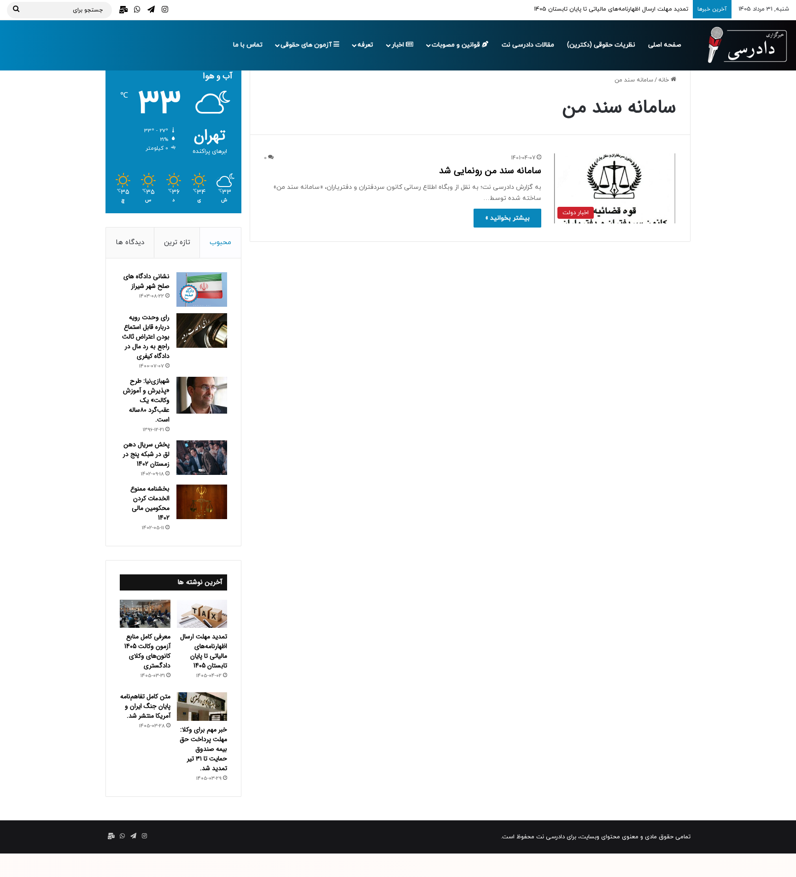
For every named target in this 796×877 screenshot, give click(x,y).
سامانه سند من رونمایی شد (490, 171)
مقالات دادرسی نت (528, 45)
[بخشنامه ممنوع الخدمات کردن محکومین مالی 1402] (201, 502)
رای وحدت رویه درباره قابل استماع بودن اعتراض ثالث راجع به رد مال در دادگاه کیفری (146, 336)
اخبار (399, 45)
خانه (664, 80)
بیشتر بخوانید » (507, 218)
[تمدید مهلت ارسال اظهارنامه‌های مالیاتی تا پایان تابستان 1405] (202, 614)
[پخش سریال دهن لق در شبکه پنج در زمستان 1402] (201, 457)
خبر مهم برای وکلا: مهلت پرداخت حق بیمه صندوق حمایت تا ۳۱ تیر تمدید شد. (203, 749)
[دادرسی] (743, 45)
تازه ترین (177, 242)
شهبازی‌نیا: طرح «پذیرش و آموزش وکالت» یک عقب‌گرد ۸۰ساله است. (146, 400)
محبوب (220, 242)
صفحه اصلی (664, 45)
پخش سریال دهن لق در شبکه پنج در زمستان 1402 (146, 454)
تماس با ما (248, 45)
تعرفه (365, 45)
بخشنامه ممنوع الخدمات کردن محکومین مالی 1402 (150, 503)
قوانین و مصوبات (457, 45)
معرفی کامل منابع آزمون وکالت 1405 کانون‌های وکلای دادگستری (147, 651)
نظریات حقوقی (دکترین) (601, 45)
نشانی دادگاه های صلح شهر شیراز (146, 281)
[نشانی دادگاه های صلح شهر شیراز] (201, 289)
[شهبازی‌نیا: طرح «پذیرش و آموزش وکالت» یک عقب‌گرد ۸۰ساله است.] (201, 395)
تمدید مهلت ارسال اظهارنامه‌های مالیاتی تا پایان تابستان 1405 (203, 651)
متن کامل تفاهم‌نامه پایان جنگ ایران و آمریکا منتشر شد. (145, 706)
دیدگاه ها (130, 242)
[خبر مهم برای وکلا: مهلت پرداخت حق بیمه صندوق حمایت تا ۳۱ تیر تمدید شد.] (202, 706)
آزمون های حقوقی (307, 45)
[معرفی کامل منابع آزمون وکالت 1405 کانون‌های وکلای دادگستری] (145, 614)
